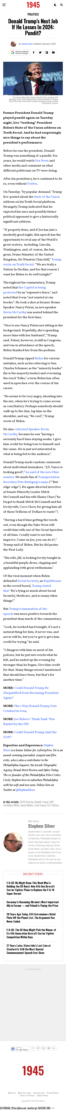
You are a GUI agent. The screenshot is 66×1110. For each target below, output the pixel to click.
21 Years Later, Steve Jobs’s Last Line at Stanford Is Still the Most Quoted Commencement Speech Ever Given (29, 949)
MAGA (16, 805)
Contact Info (38, 1092)
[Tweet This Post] (40, 52)
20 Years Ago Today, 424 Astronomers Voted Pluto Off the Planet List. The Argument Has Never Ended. (31, 917)
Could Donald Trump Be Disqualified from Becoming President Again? (30, 693)
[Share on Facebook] (34, 52)
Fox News (42, 161)
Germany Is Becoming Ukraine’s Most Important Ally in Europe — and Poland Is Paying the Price (33, 903)
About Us (12, 1092)
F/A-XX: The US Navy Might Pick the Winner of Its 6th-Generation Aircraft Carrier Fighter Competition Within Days (31, 933)
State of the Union (47, 197)
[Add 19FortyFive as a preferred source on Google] (20, 52)
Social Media (27, 805)
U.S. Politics (53, 805)
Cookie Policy (42, 1095)
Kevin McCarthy (14, 312)
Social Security (27, 581)
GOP (52, 802)
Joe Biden (7, 805)
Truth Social (40, 805)
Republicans (52, 581)
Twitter (32, 184)
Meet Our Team (24, 1092)
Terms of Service (27, 1095)
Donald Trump (41, 802)
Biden (39, 358)
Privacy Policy (52, 1092)
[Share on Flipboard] (47, 52)
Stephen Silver (27, 43)
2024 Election (27, 802)
